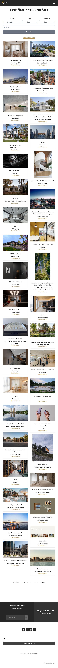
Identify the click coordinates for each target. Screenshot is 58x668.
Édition (12, 18)
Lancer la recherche (29, 643)
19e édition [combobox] (10, 22)
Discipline (47, 18)
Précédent (16, 582)
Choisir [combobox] (28, 22)
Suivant (42, 582)
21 (37, 582)
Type (30, 18)
